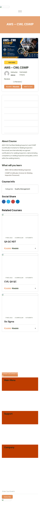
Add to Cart (28, 87)
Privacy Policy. (6, 488)
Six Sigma (9, 321)
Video (22, 104)
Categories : (9, 189)
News (22, 124)
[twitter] (8, 201)
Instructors (22, 117)
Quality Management (22, 189)
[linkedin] (18, 201)
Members (22, 111)
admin (13, 75)
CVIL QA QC (10, 281)
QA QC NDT (10, 241)
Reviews (22, 130)
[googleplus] (13, 201)
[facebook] (4, 201)
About (22, 98)
